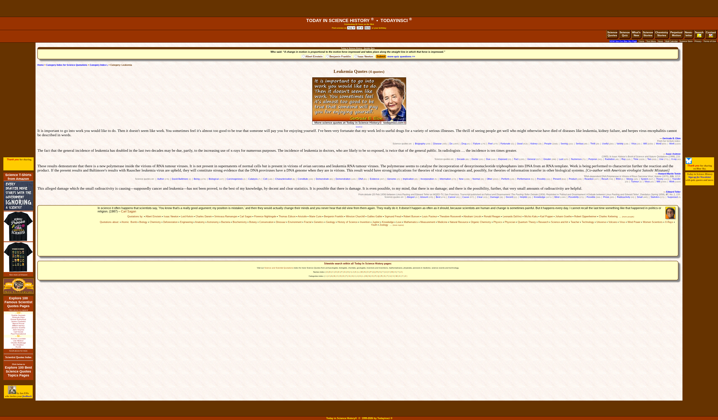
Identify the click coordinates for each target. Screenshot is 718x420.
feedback (27, 396)
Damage (494, 197)
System (644, 179)
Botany (253, 222)
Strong (629, 179)
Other (489, 179)
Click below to (18, 364)
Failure (476, 143)
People (548, 143)
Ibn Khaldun (18, 345)
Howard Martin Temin (669, 173)
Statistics (655, 197)
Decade (461, 159)
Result (605, 179)
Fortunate (505, 143)
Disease (437, 143)
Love (398, 222)
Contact (711, 32)
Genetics (319, 222)
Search (699, 32)
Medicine (442, 222)
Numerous (576, 159)
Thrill (592, 143)
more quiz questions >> (401, 56)
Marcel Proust (18, 323)
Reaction (589, 179)
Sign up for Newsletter (699, 177)
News (660, 41)
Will (645, 143)
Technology (588, 222)
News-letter (689, 34)
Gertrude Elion (18, 317)
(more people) (628, 217)
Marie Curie (315, 216)
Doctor (475, 159)
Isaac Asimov (673, 154)
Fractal (308, 222)
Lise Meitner (18, 341)
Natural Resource (459, 222)
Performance (523, 179)
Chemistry (155, 222)
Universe (601, 222)
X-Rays (669, 222)
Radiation (610, 159)
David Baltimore (180, 179)
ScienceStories (648, 34)
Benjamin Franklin (340, 56)
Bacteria (225, 222)
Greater (547, 159)
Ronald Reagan (492, 216)
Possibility (573, 197)
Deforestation (170, 222)
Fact (516, 159)
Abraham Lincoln (472, 216)
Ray (624, 159)
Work (671, 143)
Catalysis (253, 179)
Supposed (672, 197)
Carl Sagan (128, 211)
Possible (591, 197)
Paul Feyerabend (18, 334)
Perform (505, 179)
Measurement (427, 222)
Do (450, 143)
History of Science (347, 222)
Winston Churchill (355, 216)
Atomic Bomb (129, 222)
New (461, 179)
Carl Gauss (18, 332)
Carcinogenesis (235, 179)
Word (658, 143)
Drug (464, 143)
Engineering (186, 222)
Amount (424, 197)
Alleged (411, 197)
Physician (510, 222)
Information (445, 179)
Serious (580, 143)
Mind (556, 197)
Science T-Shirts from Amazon (18, 177)
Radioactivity (623, 197)
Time (635, 159)
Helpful (523, 197)
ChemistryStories (661, 34)
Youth (374, 224)
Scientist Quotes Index (18, 357)
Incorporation (427, 179)
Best (438, 197)
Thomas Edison (287, 216)
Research (543, 222)
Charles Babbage (18, 343)
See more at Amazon (18, 275)
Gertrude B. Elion (671, 138)
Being (197, 179)
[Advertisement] (359, 8)
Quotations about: (109, 222)
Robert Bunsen (412, 216)
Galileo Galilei (374, 216)
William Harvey (18, 326)
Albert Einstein (314, 56)
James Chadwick (18, 321)
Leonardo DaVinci (512, 216)
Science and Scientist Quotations (278, 268)
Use (661, 159)
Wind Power (634, 222)
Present (557, 179)
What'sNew (636, 34)
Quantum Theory (527, 222)
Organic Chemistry (481, 222)
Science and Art (559, 222)
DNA (360, 179)
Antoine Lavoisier (18, 339)
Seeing (564, 143)
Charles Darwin (204, 216)
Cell (265, 179)
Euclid (18, 347)
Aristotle (302, 216)
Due (488, 159)
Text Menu (651, 41)
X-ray (674, 159)
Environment (295, 222)
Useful (605, 143)
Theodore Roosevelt (450, 216)
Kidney (534, 143)
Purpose (592, 159)
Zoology (384, 224)
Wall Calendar (671, 41)
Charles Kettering (608, 216)
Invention (365, 222)
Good (520, 143)
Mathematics (411, 222)
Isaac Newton (365, 56)
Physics (497, 222)
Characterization (283, 179)
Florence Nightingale (265, 216)
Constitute (303, 179)
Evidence (374, 179)
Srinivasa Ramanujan (225, 216)
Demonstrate (322, 179)
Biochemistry (240, 222)
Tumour (635, 181)
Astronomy (213, 222)
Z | (402, 272)
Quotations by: (135, 216)
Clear (480, 197)
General (531, 159)
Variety (619, 143)
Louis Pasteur (429, 216)
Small (640, 197)
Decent (509, 197)
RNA (618, 179)
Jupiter (376, 222)
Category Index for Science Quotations (66, 65)
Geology (330, 222)
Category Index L (99, 65)
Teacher (575, 222)
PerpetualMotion (676, 34)
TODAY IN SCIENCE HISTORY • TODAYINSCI (359, 20)
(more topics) (398, 225)
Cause (465, 197)
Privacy (698, 41)
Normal (476, 179)
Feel (490, 143)
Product (573, 179)
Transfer (676, 179)
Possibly (541, 179)
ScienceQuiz (625, 34)
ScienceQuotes (612, 34)
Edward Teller (673, 192)
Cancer (452, 197)
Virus (633, 143)
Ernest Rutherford (18, 319)
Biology (143, 222)
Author (160, 179)
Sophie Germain (18, 315)
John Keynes (18, 330)
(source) (359, 127)
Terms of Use (710, 41)
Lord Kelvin (187, 216)
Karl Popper (546, 216)
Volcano (612, 222)
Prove (606, 197)
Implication (408, 179)
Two (649, 159)
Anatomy (200, 222)
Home (641, 41)
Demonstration (343, 179)
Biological (214, 179)
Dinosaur (281, 222)
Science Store (686, 41)
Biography (420, 143)
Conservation (266, 222)
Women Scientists (653, 222)
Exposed (502, 159)
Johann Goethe (563, 216)
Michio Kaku (531, 216)
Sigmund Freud (393, 216)
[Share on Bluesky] (689, 163)
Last (561, 159)
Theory (659, 179)
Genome (391, 179)
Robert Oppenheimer (585, 216)
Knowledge (539, 197)
